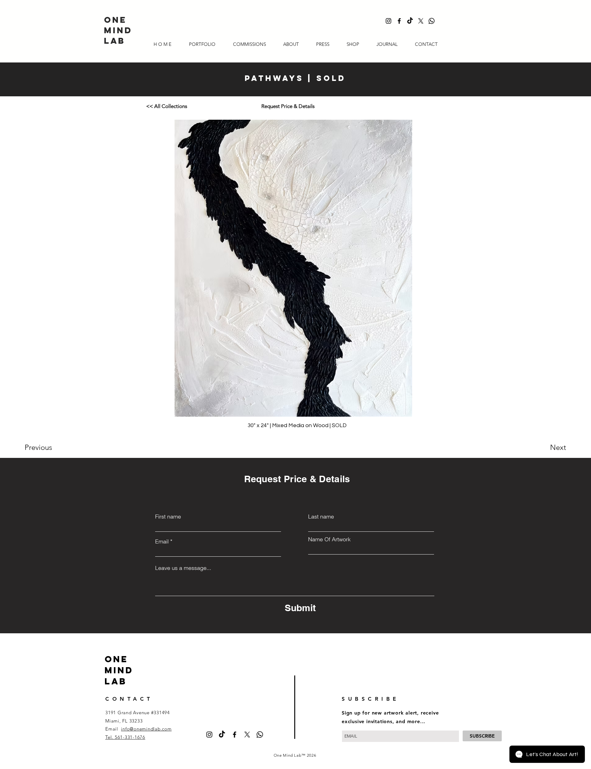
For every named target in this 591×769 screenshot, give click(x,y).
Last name (321, 516)
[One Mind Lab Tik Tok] (410, 21)
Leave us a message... (183, 568)
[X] (420, 21)
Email (162, 541)
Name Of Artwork (329, 539)
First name (168, 516)
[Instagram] (388, 21)
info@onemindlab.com (146, 729)
